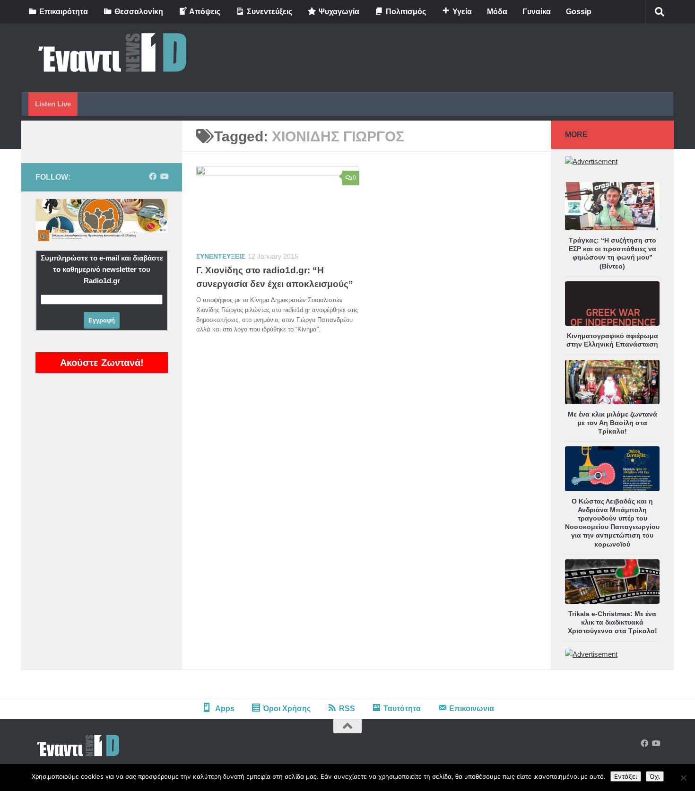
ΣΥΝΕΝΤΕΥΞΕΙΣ (220, 256)
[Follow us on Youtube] (164, 177)
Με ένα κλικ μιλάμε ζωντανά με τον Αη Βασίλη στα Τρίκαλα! (612, 422)
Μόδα (497, 12)
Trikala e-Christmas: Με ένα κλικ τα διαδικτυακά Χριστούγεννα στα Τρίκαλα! (612, 622)
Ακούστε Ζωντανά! (102, 362)
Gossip (578, 12)
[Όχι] (683, 777)
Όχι (655, 776)
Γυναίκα (536, 12)
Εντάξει (625, 776)
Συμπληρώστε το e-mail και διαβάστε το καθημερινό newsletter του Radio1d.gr (102, 269)
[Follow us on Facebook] (152, 177)
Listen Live (53, 104)
